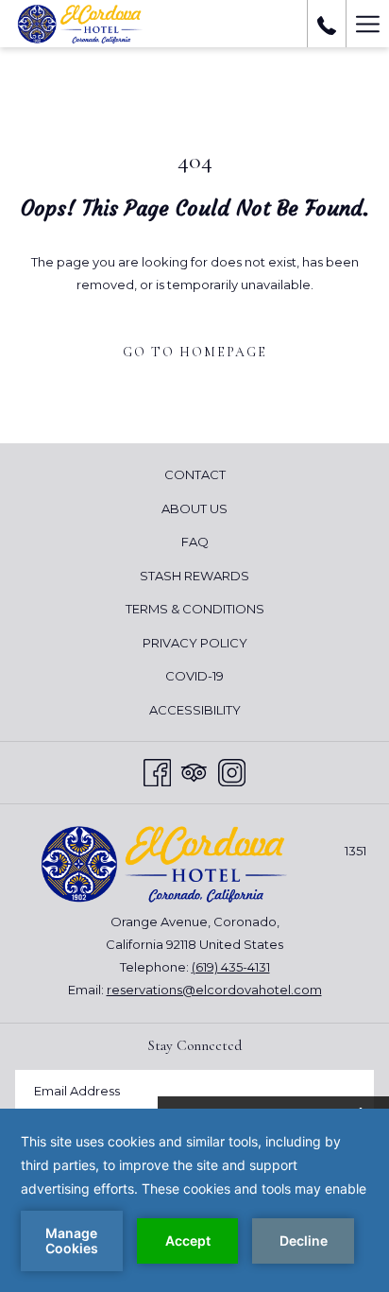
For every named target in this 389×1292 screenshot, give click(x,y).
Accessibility (195, 709)
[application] (194, 1200)
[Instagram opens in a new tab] (231, 769)
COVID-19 (194, 675)
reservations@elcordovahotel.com (214, 989)
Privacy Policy (195, 642)
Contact (195, 474)
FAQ (195, 541)
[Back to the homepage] (86, 23)
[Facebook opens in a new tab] (157, 769)
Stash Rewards (194, 575)
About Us (194, 508)
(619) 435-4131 (231, 966)
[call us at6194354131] (326, 23)
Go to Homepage (195, 352)
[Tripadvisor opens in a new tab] (194, 769)
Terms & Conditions (195, 608)
